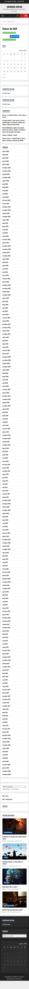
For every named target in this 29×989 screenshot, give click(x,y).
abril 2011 (4, 722)
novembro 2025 (6, 171)
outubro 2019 (6, 402)
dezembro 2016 (6, 500)
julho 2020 (5, 373)
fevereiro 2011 (6, 729)
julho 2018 (5, 451)
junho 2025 (5, 187)
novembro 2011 (6, 699)
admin (5, 841)
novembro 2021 (6, 327)
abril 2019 (5, 422)
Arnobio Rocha (14, 6)
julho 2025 (5, 184)
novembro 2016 (6, 504)
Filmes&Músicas (8, 832)
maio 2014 (5, 601)
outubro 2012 (5, 663)
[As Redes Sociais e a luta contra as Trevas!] (14, 851)
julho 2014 (5, 595)
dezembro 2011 (6, 696)
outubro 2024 (6, 213)
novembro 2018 (6, 438)
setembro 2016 (6, 510)
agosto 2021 (5, 337)
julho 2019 (5, 412)
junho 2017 (5, 481)
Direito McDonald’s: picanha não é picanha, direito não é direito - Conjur (13, 129)
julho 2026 (5, 155)
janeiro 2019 (5, 432)
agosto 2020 (5, 370)
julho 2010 (5, 752)
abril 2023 (5, 272)
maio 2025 (5, 190)
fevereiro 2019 (6, 429)
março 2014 (5, 608)
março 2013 (5, 647)
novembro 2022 (6, 288)
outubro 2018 (5, 442)
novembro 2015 (6, 543)
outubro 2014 (5, 585)
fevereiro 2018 (6, 464)
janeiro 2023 (5, 282)
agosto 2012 (5, 670)
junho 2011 (5, 716)
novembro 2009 (6, 774)
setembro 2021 (6, 334)
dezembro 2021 (6, 324)
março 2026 (5, 161)
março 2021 (5, 347)
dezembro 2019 (6, 396)
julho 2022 (5, 301)
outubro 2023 (6, 252)
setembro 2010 (6, 745)
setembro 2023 (6, 256)
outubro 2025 (6, 174)
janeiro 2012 (5, 693)
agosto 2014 (5, 592)
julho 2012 (5, 673)
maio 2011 (5, 719)
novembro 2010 (6, 738)
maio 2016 (5, 523)
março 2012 (5, 686)
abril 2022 (5, 311)
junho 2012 (5, 676)
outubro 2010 (6, 742)
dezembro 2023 (6, 246)
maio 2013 (5, 641)
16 (25, 64)
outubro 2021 (5, 331)
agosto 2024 (5, 220)
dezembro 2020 (6, 357)
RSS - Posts (5, 796)
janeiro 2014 (5, 615)
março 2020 (5, 386)
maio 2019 (5, 419)
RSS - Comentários (7, 799)
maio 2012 (5, 680)
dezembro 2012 (6, 657)
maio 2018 (5, 458)
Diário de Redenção (9, 905)
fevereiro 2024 (6, 239)
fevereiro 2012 (6, 690)
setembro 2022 (6, 295)
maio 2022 (5, 308)
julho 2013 (5, 634)
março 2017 (5, 491)
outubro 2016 (6, 507)
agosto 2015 (5, 553)
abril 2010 (5, 758)
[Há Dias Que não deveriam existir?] (14, 900)
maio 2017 (5, 484)
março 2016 (5, 530)
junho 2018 (5, 455)
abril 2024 (5, 233)
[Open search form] (17, 15)
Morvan (4, 115)
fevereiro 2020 (6, 389)
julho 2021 (5, 341)
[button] (2, 15)
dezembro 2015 (6, 539)
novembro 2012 (6, 660)
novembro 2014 (6, 582)
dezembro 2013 (6, 618)
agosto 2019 (5, 409)
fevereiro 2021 (6, 350)
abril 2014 (5, 605)
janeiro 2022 (5, 321)
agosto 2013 (5, 631)
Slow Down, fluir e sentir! (9, 887)
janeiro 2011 (5, 732)
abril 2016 (5, 526)
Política (6, 857)
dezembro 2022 (6, 285)
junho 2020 (5, 376)
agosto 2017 (5, 474)
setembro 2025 (6, 177)
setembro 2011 (6, 706)
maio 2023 (5, 269)
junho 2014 (5, 598)
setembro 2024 (6, 217)
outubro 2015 (5, 546)
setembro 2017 (6, 471)
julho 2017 (5, 478)
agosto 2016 (5, 513)
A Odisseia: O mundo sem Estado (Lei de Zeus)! (14, 838)
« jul (3, 77)
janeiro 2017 (5, 497)
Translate (16, 789)
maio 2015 (5, 562)
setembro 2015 (6, 549)
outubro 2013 (5, 624)
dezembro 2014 (6, 579)
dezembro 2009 (6, 771)
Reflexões (6, 882)
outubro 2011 (5, 703)
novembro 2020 (6, 360)
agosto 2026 (5, 151)
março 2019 (5, 425)
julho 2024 (5, 223)
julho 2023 (5, 262)
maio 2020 (5, 380)
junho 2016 (5, 520)
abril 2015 (5, 566)
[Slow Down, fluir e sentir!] (14, 877)
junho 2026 (5, 158)
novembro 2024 (6, 210)
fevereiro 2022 (6, 318)
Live (26, 16)
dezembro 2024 (6, 207)
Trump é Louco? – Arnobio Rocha (11, 138)
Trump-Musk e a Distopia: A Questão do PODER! (13, 139)
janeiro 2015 (5, 575)
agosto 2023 (5, 259)
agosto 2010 (5, 748)
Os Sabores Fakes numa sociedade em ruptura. (13, 131)
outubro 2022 (6, 292)
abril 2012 (5, 683)
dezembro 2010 (6, 735)
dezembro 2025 (6, 168)
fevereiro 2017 (6, 494)
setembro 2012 (6, 667)
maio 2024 (5, 230)
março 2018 (5, 461)
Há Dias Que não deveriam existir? (12, 910)
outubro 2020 (6, 363)
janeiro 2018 (5, 468)
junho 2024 (5, 226)
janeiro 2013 (5, 654)
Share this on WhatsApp (10, 32)
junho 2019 (5, 416)
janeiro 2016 (5, 536)
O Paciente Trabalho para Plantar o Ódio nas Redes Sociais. (13, 123)
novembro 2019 (6, 399)
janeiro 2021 (5, 354)
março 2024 (5, 236)
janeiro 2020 (5, 393)
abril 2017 (4, 487)
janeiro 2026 (5, 164)
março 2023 (5, 275)
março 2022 (5, 314)
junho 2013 (5, 637)
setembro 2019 (6, 406)
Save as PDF (15, 36)
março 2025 (5, 197)
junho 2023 (5, 265)
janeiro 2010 (5, 768)
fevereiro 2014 (6, 611)
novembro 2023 (6, 249)
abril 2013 (5, 644)
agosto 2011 (5, 709)
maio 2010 (5, 755)
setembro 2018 (6, 445)
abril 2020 (5, 383)
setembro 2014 (6, 588)
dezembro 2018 (6, 435)
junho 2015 (5, 559)
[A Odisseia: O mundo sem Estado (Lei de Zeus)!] (14, 826)
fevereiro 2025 (6, 200)
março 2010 (5, 761)
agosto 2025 (5, 181)
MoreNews (10, 979)
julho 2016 (5, 517)
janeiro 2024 (5, 243)
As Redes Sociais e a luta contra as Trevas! (12, 863)
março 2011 (5, 725)
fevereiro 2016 (6, 533)
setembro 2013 (6, 628)
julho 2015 (5, 556)
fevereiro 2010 (6, 765)
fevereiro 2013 (6, 650)
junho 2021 (5, 344)
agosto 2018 (5, 448)
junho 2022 (5, 305)
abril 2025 (5, 194)
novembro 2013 (6, 621)
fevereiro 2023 (6, 279)
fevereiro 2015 (6, 572)
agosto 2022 (5, 298)
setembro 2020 (6, 367)
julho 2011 (5, 712)
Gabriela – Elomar (12, 135)
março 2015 (5, 569)
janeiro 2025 (5, 204)
